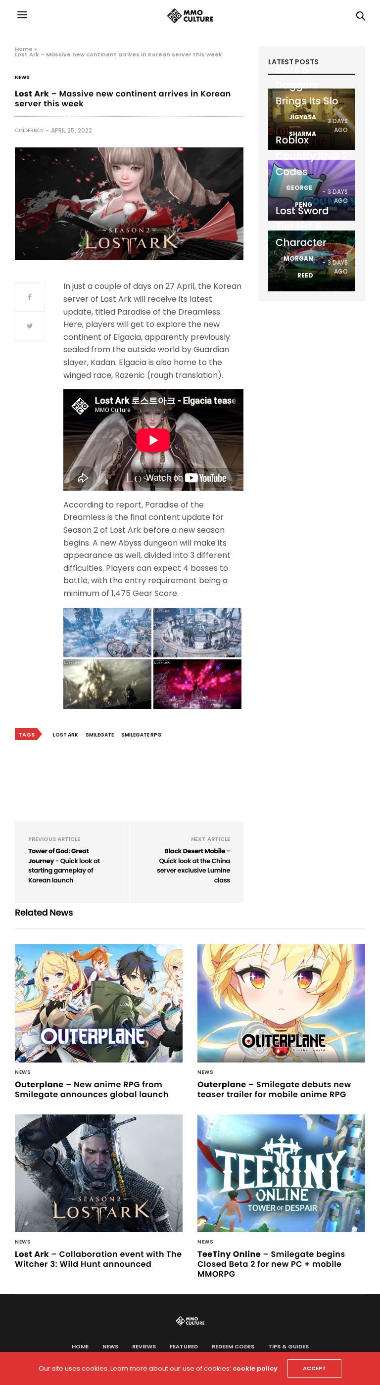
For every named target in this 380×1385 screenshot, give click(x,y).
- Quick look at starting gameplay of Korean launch (64, 865)
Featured (184, 1346)
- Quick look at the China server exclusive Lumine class (193, 865)
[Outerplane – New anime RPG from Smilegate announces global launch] (99, 1003)
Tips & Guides (288, 1346)
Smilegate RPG (141, 735)
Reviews (144, 1346)
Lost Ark (65, 735)
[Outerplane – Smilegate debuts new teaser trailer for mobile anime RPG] (281, 1003)
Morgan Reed (298, 266)
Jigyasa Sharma (302, 125)
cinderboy (29, 130)
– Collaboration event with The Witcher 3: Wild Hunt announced (98, 1259)
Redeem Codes (233, 1346)
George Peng (299, 196)
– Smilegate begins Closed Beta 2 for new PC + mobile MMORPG (271, 1264)
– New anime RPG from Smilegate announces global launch (92, 1089)
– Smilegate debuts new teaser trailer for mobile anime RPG (274, 1089)
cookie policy (255, 1368)
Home (24, 49)
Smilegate (100, 735)
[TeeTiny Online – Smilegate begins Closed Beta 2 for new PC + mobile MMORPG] (281, 1173)
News (22, 77)
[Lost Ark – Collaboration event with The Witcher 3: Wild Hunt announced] (99, 1173)
